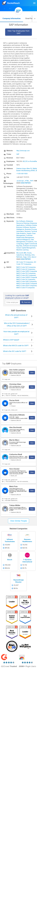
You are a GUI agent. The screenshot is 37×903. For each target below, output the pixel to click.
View (32, 372)
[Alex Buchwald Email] (5, 430)
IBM (25, 253)
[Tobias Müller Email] (5, 509)
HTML (27, 181)
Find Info (27, 302)
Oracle (29, 253)
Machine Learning (22, 250)
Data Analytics (21, 233)
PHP (31, 181)
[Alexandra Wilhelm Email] (5, 418)
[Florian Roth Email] (5, 403)
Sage (25, 257)
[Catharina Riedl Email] (5, 457)
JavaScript (20, 181)
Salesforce (20, 255)
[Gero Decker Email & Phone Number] (5, 472)
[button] (34, 18)
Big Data (19, 246)
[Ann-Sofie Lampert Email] (5, 373)
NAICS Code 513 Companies (26, 273)
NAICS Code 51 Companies (25, 287)
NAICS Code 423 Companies (26, 275)
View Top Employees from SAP (18, 32)
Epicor (34, 257)
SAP (17, 154)
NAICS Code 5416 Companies (26, 281)
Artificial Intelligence (23, 239)
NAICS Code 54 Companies (25, 279)
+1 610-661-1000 (22, 173)
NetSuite (19, 257)
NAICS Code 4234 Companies (26, 285)
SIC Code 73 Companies (24, 262)
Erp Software (20, 221)
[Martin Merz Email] (5, 443)
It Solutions (29, 241)
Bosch (9, 559)
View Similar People (18, 521)
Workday (28, 255)
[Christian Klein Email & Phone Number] (5, 387)
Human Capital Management (25, 248)
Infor (33, 255)
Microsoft (19, 253)
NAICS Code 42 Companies (25, 269)
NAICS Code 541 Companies (26, 267)
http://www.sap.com (23, 150)
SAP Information (18, 24)
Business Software (22, 227)
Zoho (29, 257)
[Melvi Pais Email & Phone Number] (5, 491)
